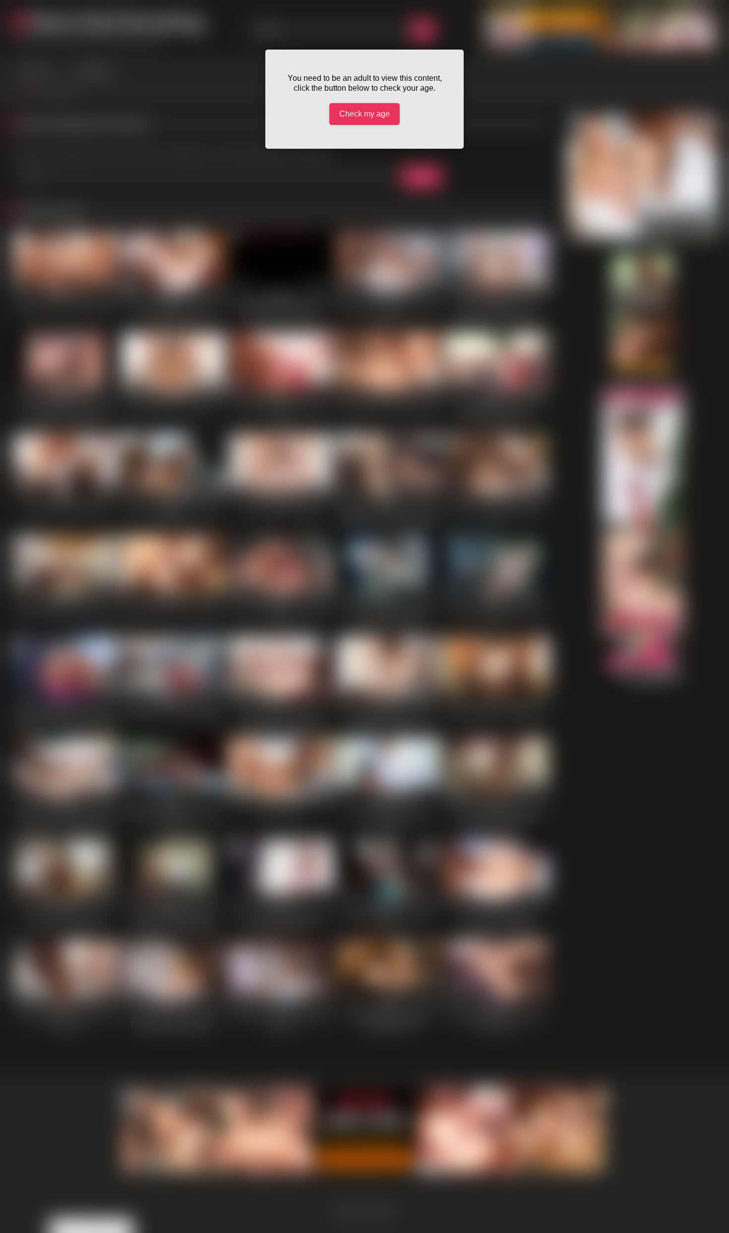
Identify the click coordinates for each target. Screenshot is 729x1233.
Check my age (364, 114)
